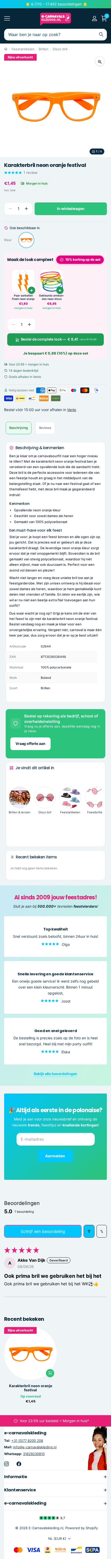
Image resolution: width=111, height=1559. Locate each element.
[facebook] (19, 1464)
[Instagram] (6, 1464)
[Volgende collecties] (13, 834)
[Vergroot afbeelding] (99, 61)
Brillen (44, 49)
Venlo (71, 409)
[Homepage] (5, 49)
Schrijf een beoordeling (43, 1231)
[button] (26, 208)
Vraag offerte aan (30, 743)
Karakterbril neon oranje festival (30, 1388)
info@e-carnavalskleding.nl (35, 1447)
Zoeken (101, 34)
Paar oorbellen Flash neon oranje (23, 297)
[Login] (94, 18)
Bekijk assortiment (7, 18)
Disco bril (60, 49)
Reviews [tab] (45, 428)
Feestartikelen (23, 49)
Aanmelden (55, 1156)
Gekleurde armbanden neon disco (51, 297)
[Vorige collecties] (13, 777)
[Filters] (89, 1231)
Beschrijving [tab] (18, 428)
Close (55, 1476)
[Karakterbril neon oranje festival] (26, 240)
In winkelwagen (70, 208)
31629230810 (34, 1453)
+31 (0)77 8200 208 (27, 1440)
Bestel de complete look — (59, 339)
